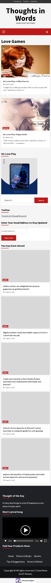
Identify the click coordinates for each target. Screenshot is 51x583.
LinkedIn (33, 1)
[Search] (47, 32)
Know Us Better (35, 561)
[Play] (5, 541)
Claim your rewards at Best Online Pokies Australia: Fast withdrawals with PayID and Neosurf (22, 382)
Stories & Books (23, 556)
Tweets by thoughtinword (13, 216)
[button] (25, 530)
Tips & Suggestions (15, 561)
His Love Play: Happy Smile (15, 134)
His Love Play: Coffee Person (16, 81)
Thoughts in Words (25, 14)
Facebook (17, 1)
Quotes (5, 75)
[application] (25, 530)
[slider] (23, 540)
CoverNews (41, 570)
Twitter (26, 1)
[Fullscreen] (45, 541)
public (5, 280)
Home (11, 556)
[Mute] (41, 541)
